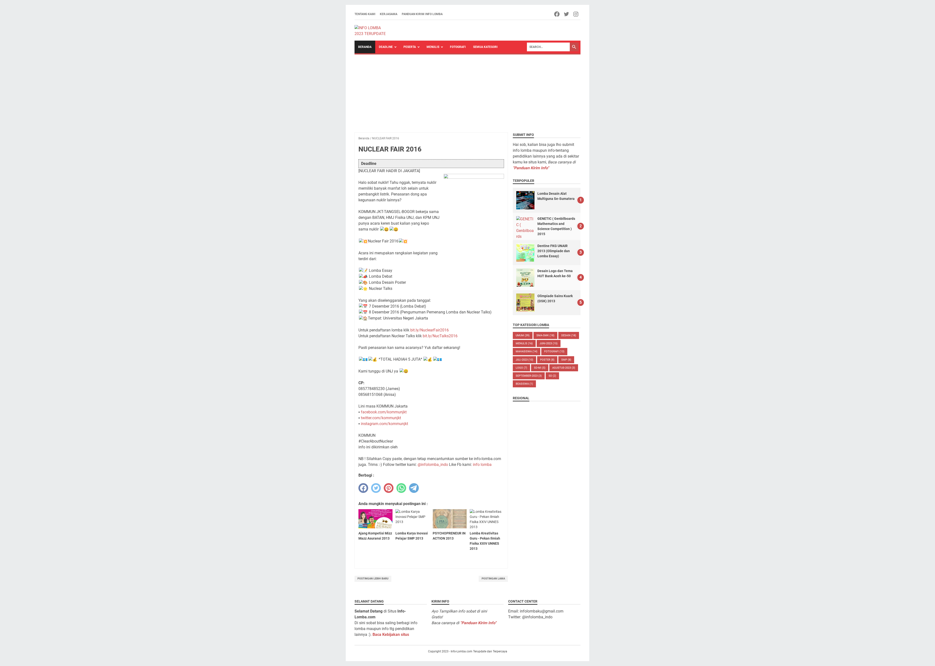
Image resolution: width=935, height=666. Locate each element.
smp (566, 359)
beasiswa (524, 383)
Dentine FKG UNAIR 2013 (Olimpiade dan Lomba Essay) (553, 251)
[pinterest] (388, 488)
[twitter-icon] (566, 14)
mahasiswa (526, 351)
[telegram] (414, 488)
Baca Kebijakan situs (391, 634)
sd (552, 375)
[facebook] (363, 488)
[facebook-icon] (557, 14)
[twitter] (376, 488)
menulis (524, 343)
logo (521, 367)
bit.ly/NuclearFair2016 (429, 330)
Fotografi (458, 47)
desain (568, 335)
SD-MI (539, 367)
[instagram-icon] (576, 14)
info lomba (482, 464)
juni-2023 (549, 343)
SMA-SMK (545, 335)
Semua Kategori (485, 47)
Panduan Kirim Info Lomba (422, 14)
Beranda (365, 47)
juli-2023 (524, 359)
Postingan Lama (493, 578)
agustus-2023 (563, 367)
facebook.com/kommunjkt (384, 412)
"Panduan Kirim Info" (531, 168)
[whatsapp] (401, 488)
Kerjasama (388, 14)
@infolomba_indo (433, 464)
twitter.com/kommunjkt (381, 418)
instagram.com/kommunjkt (384, 423)
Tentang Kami (365, 14)
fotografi (554, 351)
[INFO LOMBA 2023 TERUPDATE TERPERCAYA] (372, 30)
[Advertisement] (467, 91)
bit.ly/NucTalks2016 (440, 336)
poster (547, 359)
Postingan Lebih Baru (372, 578)
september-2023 (529, 375)
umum (523, 335)
